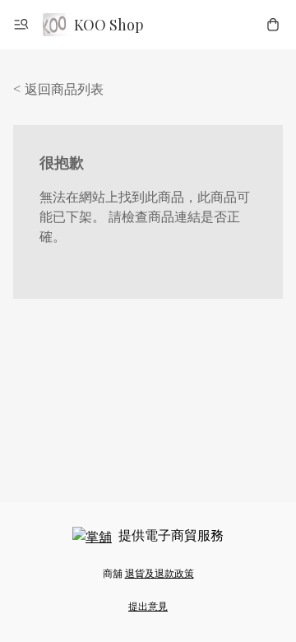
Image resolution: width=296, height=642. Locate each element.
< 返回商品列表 (58, 88)
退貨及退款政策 (159, 572)
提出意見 (148, 605)
